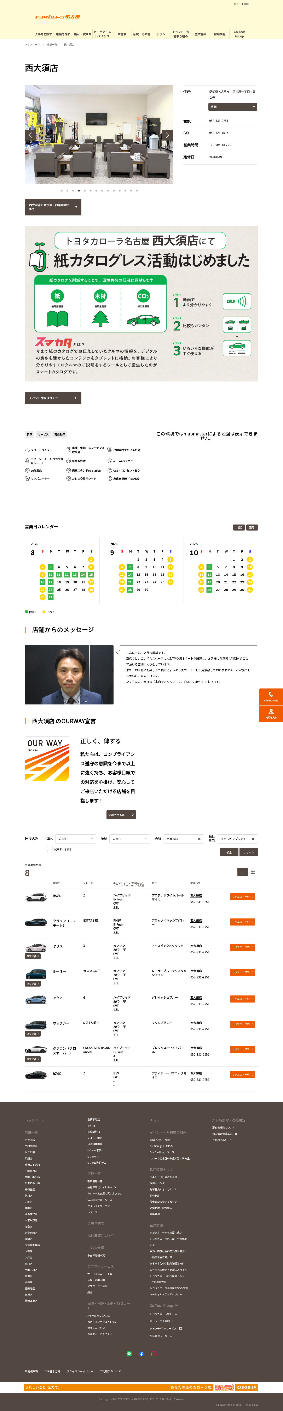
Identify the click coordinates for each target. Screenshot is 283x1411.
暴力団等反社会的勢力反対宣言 (167, 1251)
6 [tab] (90, 189)
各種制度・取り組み (161, 1207)
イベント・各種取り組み (168, 1132)
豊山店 (28, 1207)
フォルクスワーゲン (98, 1206)
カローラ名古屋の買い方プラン (104, 1193)
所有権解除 (31, 1371)
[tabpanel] (99, 134)
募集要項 (155, 1214)
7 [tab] (96, 189)
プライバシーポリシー (80, 1371)
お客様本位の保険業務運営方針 (167, 1263)
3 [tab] (73, 189)
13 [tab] (131, 189)
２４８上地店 (94, 1138)
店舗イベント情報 (160, 1140)
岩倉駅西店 (31, 1232)
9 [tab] (108, 189)
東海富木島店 (32, 1245)
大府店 (28, 1257)
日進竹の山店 (32, 1183)
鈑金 (89, 1292)
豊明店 (28, 1238)
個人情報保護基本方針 (224, 1133)
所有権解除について (223, 1127)
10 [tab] (114, 189)
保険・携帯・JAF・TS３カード (108, 1305)
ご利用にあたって (222, 1140)
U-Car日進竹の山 (96, 1162)
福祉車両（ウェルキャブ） (102, 1187)
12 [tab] (125, 189)
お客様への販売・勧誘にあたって (168, 1269)
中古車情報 (95, 1247)
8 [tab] (102, 189)
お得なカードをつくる (99, 1334)
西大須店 (196, 895)
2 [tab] (67, 189)
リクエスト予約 (241, 896)
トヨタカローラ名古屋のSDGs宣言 (169, 1288)
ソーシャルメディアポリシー (166, 1294)
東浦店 (28, 1263)
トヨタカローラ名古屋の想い (166, 1232)
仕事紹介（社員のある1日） (165, 1177)
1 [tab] (61, 189)
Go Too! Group (161, 1305)
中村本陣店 (31, 1146)
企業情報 (156, 1225)
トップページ (35, 1120)
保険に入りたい (96, 1327)
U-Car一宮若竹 (95, 1150)
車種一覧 (94, 1173)
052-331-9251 (218, 121)
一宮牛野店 (31, 1220)
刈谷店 (28, 1282)
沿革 (152, 1245)
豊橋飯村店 (93, 1131)
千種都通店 (31, 1171)
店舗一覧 (31, 1132)
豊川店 (91, 1125)
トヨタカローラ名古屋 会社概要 (168, 1238)
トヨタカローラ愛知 (161, 1314)
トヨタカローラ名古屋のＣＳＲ (167, 1276)
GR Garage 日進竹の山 (162, 1146)
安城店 (28, 1294)
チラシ (155, 1120)
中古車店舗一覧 (96, 1255)
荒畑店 (28, 1158)
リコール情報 (241, 4)
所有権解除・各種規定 (229, 1120)
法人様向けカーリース (99, 1199)
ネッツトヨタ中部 (160, 1321)
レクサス (92, 1212)
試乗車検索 (95, 1222)
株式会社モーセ (158, 1335)
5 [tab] (85, 189)
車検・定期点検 (96, 1280)
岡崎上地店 (31, 1300)
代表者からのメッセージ (163, 1201)
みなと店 (30, 1152)
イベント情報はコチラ (43, 398)
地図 (213, 107)
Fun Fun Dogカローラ (162, 1152)
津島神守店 (31, 1214)
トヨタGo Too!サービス (163, 1328)
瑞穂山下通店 (32, 1164)
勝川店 (28, 1195)
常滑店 (28, 1276)
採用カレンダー (158, 1183)
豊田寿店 (30, 1288)
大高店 (28, 1251)
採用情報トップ (161, 1169)
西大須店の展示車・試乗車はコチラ (49, 207)
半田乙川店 (31, 1269)
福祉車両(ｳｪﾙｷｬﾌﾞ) (101, 1235)
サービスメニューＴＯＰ (101, 1273)
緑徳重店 (30, 1189)
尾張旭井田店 (94, 1144)
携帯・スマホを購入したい (102, 1321)
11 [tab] (119, 189)
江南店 (28, 1226)
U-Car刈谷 (93, 1156)
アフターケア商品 (97, 1286)
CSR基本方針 (158, 1282)
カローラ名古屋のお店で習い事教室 (170, 1158)
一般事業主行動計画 (161, 1257)
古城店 (28, 1201)
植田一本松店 (32, 1177)
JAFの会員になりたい (99, 1315)
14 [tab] (137, 189)
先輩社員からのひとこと (163, 1189)
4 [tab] (79, 189)
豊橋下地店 (93, 1119)
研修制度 (155, 1195)
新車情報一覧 (94, 1181)
